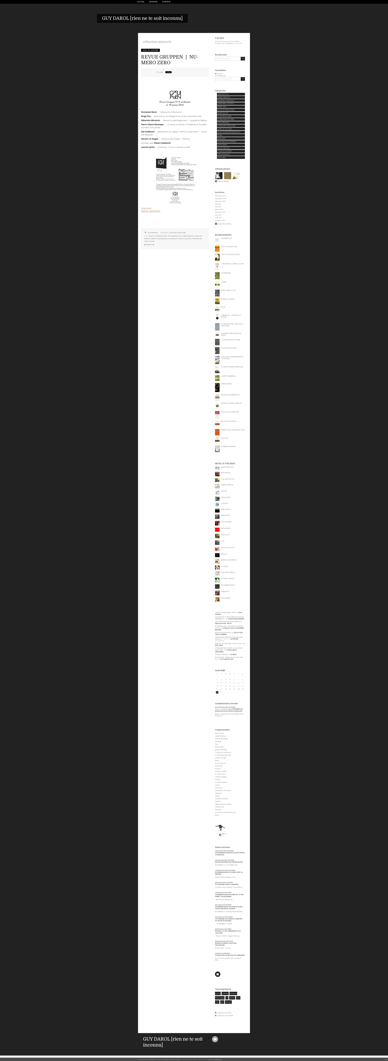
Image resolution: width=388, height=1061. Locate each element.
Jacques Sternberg (221, 750)
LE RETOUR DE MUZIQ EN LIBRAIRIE (230, 955)
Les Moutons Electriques (223, 790)
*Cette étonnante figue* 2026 (225, 612)
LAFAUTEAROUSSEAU (236, 619)
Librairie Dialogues (221, 777)
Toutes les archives (224, 224)
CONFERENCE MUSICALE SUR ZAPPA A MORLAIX (229, 710)
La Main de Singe (220, 758)
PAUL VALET (221, 138)
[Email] (217, 974)
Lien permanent (152, 233)
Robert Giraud (219, 747)
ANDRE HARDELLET (224, 97)
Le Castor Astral (220, 774)
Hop (216, 744)
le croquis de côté (227, 659)
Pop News (218, 810)
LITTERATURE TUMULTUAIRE (177, 233)
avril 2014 (218, 207)
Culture (232, 998)
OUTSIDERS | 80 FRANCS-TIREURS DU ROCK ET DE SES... (228, 920)
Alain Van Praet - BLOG (223, 623)
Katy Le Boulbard (221, 709)
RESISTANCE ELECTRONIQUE (227, 142)
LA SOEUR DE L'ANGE (224, 116)
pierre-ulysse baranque (159, 239)
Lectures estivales (221, 654)
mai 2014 (218, 204)
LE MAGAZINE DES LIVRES (226, 119)
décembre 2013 (220, 212)
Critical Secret (219, 807)
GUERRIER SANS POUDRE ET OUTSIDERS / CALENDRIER (229, 895)
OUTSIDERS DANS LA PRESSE (226, 884)
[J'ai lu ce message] (386, 1059)
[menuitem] (142, 2)
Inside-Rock (218, 766)
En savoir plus (218, 1059)
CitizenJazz (218, 793)
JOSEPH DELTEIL (223, 113)
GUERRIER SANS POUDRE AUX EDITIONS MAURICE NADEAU (229, 908)
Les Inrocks (218, 788)
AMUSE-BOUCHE (223, 94)
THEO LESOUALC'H (224, 154)
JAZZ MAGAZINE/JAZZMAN (226, 110)
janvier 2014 (219, 209)
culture (151, 241)
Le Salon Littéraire (221, 782)
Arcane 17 (218, 769)
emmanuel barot (161, 236)
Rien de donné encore (223, 632)
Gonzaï (217, 785)
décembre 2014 (220, 201)
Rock (217, 1002)
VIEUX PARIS (221, 157)
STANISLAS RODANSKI (225, 151)
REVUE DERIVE (222, 145)
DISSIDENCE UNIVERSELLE (226, 100)
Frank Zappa (220, 998)
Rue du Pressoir (220, 763)
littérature (195, 239)
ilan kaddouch (173, 239)
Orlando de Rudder (221, 739)
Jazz (222, 1002)
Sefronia (217, 780)
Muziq (217, 760)
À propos (166, 2)
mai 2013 (218, 215)
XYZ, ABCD (219, 645)
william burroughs (174, 236)
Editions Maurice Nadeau (223, 804)
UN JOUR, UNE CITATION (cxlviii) (227, 621)
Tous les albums (223, 181)
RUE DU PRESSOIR (223, 148)
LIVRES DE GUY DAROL (225, 129)
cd (227, 998)
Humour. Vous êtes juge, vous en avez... (228, 643)
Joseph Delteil (219, 733)
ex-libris (233, 654)
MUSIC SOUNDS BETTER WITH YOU (229, 132)
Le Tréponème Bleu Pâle (223, 755)
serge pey (152, 236)
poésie (218, 993)
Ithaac (217, 815)
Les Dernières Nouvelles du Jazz (225, 812)
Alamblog (218, 741)
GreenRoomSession (221, 799)
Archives (153, 2)
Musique (228, 1002)
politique (225, 993)
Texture (217, 796)
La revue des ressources (223, 752)
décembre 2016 (220, 196)
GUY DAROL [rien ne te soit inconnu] (142, 18)
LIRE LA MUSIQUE (223, 123)
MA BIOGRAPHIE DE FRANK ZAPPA (229, 862)
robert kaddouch (188, 236)
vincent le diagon (185, 239)
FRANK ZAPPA (222, 107)
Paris (238, 998)
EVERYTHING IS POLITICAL (226, 104)
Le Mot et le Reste (221, 771)
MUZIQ (220, 135)
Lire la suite (238, 43)
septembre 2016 (220, 198)
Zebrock (217, 801)
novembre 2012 (220, 220)
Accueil (140, 2)
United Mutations (220, 736)
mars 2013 (218, 218)
